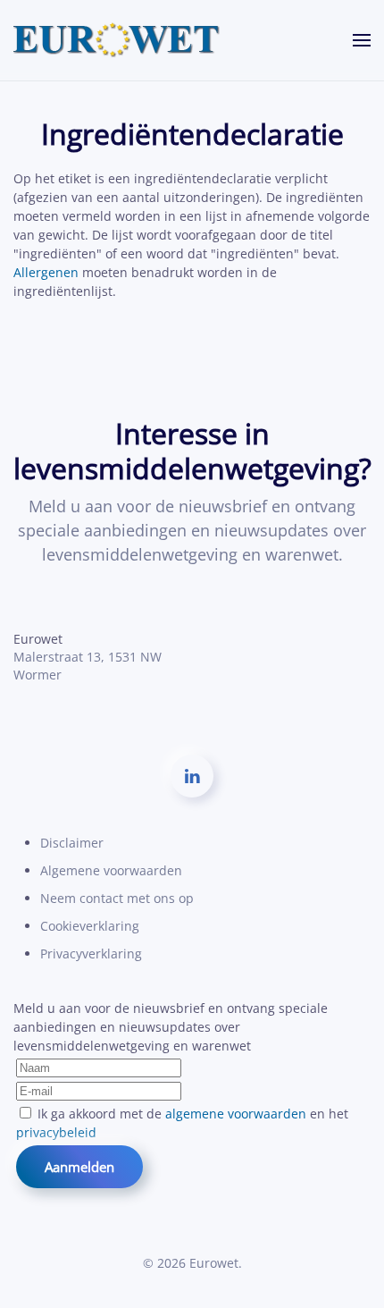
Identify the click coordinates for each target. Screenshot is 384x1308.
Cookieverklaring (89, 925)
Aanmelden (79, 1167)
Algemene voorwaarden (111, 870)
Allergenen (46, 272)
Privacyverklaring (91, 953)
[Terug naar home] (117, 40)
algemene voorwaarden (235, 1113)
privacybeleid (56, 1132)
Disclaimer (72, 842)
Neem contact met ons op (117, 898)
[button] (362, 40)
